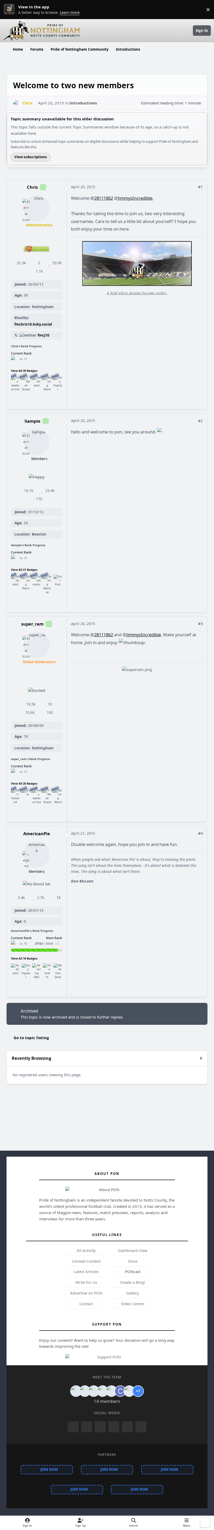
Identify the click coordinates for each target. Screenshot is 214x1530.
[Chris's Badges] (14, 359)
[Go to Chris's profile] (16, 103)
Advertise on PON (85, 1293)
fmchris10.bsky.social (33, 324)
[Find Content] (42, 400)
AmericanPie (36, 834)
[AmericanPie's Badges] (14, 943)
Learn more (10, 9)
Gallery (132, 1293)
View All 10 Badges (24, 958)
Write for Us (85, 1282)
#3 (200, 623)
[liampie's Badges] (14, 558)
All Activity (86, 1250)
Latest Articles (86, 1271)
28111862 (103, 198)
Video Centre (132, 1303)
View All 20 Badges (24, 371)
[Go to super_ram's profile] (36, 645)
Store (132, 1261)
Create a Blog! (132, 1282)
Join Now (49, 1469)
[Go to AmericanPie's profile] (36, 855)
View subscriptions (30, 157)
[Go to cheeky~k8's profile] (85, 1391)
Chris (32, 187)
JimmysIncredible (135, 198)
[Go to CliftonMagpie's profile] (120, 1391)
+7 (138, 1390)
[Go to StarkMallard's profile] (129, 1391)
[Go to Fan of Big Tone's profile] (102, 1391)
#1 (200, 186)
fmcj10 (43, 335)
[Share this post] (192, 186)
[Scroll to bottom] (205, 1522)
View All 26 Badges (24, 783)
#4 (200, 833)
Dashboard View (132, 1250)
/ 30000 (44, 944)
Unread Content (85, 1261)
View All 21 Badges (24, 570)
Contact (85, 1303)
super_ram (32, 624)
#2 (200, 420)
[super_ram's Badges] (14, 772)
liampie (32, 421)
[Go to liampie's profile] (36, 442)
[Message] (31, 400)
